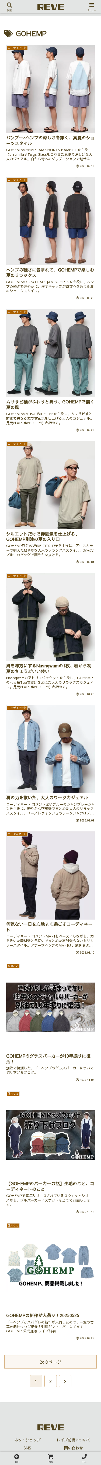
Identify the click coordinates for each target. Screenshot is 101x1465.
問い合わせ (73, 1448)
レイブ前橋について (73, 1439)
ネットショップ (27, 1439)
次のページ (50, 1362)
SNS (27, 1448)
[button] (90, 978)
